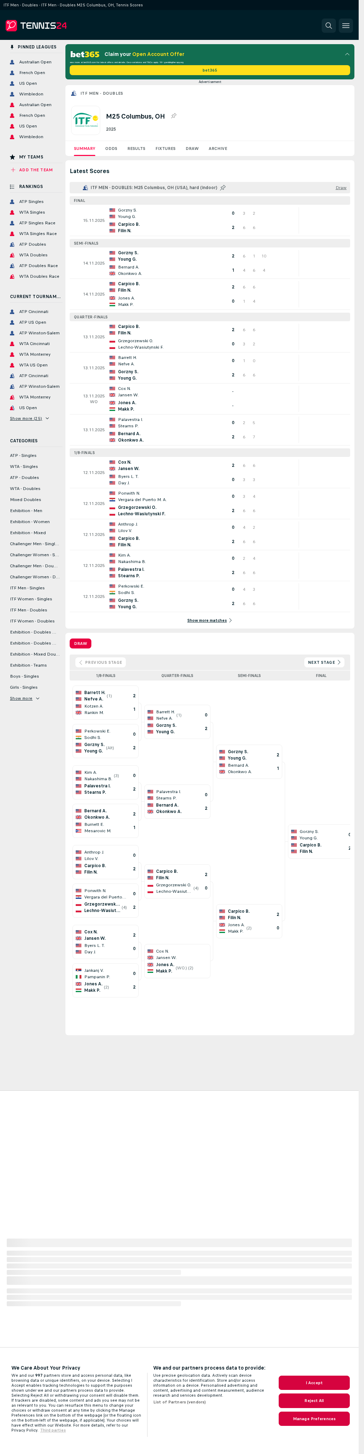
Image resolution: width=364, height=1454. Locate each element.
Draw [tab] (80, 643)
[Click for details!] (210, 220)
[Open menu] (346, 26)
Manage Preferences (314, 1418)
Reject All (314, 1400)
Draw (192, 148)
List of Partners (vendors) (179, 1402)
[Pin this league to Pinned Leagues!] (173, 116)
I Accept (314, 1382)
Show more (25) (26, 418)
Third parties (53, 1430)
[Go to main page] (54, 25)
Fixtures (165, 148)
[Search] (329, 26)
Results (136, 148)
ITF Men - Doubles (101, 93)
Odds (111, 148)
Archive (218, 148)
